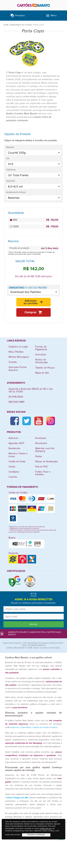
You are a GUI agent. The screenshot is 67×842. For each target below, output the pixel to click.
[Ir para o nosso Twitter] (26, 421)
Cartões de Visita (40, 727)
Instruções (40, 354)
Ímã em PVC (41, 467)
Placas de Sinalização (46, 461)
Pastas (38, 456)
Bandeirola (14, 448)
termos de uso (46, 828)
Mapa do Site (42, 373)
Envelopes (40, 438)
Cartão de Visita (17, 461)
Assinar (33, 624)
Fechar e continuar (36, 835)
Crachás (13, 477)
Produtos (17, 15)
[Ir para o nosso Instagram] (50, 421)
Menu (51, 15)
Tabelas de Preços (45, 368)
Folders (54, 727)
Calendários (25, 727)
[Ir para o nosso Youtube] (38, 421)
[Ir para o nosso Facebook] (14, 421)
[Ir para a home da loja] (33, 5)
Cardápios (14, 472)
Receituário (41, 443)
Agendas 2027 (16, 443)
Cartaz (12, 467)
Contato (13, 362)
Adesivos (13, 438)
